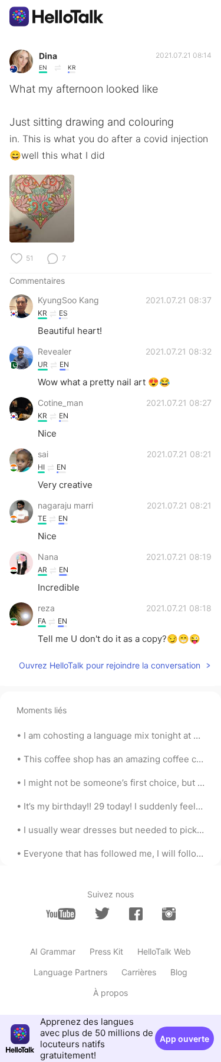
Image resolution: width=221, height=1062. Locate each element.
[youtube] (60, 914)
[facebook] (136, 913)
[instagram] (169, 913)
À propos (110, 993)
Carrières (138, 972)
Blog (178, 972)
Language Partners (70, 972)
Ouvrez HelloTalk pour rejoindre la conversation (109, 665)
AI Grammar (52, 951)
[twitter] (102, 913)
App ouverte (184, 1039)
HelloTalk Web (164, 951)
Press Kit (106, 951)
